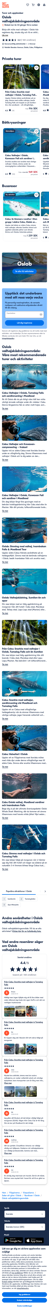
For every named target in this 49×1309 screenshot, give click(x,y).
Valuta (7, 1221)
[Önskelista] (27, 5)
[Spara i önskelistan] (36, 68)
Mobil (6, 1235)
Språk (6, 1208)
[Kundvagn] (33, 5)
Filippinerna (14, 1193)
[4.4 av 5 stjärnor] (9, 40)
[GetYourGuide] (5, 5)
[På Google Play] (13, 1240)
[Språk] (39, 5)
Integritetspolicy (8, 338)
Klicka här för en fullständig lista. (26, 931)
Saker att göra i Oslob (11, 1195)
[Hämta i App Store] (34, 1240)
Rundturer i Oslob (32, 1195)
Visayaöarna (28, 1193)
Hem (4, 1193)
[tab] (19, 891)
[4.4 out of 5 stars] (24, 969)
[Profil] (44, 5)
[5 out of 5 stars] (24, 988)
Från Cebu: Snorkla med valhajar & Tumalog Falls (23, 983)
